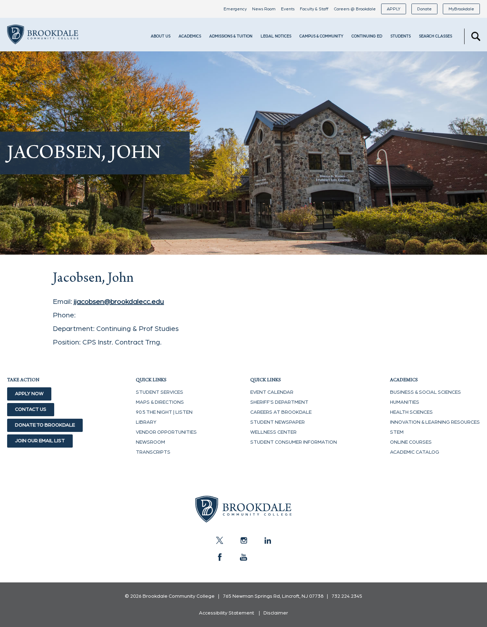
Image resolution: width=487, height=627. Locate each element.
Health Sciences (411, 412)
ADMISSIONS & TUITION (230, 36)
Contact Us (30, 409)
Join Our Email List (40, 440)
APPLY (393, 9)
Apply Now (29, 393)
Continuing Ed (367, 36)
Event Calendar (271, 392)
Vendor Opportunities (166, 432)
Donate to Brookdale (45, 425)
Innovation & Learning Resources (435, 422)
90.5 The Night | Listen (164, 412)
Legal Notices (276, 36)
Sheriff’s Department (279, 402)
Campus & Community (321, 36)
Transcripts (153, 452)
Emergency (235, 9)
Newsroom (150, 442)
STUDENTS (400, 36)
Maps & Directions (160, 402)
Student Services (159, 392)
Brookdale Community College (42, 44)
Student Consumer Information (293, 442)
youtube (243, 557)
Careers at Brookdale (281, 412)
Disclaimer (275, 613)
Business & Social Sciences (425, 392)
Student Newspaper (277, 422)
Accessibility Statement (226, 613)
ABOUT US (160, 36)
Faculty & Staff (314, 9)
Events (287, 9)
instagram (243, 540)
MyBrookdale (461, 9)
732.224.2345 (347, 596)
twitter (220, 540)
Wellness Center (273, 432)
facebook (220, 557)
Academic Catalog (414, 452)
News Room (264, 9)
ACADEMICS (190, 36)
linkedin (267, 540)
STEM (397, 432)
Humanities (404, 402)
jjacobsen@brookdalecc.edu (119, 301)
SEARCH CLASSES (435, 36)
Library (146, 422)
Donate (424, 9)
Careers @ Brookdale (355, 9)
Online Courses (411, 442)
